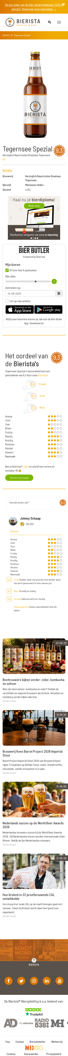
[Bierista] (20, 22)
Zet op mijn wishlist (20, 301)
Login (26, 466)
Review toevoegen (19, 477)
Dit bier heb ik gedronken (23, 270)
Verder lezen (9, 701)
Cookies (11, 1053)
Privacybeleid (53, 1053)
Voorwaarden (31, 1053)
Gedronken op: (13, 287)
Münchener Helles (34, 184)
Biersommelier (37, 1041)
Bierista (6, 35)
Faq (8, 1041)
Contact (20, 1041)
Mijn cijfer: (10, 276)
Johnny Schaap (30, 518)
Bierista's (43, 375)
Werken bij (56, 1041)
